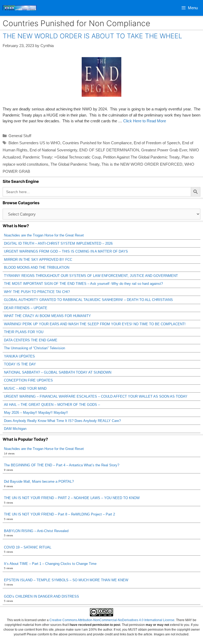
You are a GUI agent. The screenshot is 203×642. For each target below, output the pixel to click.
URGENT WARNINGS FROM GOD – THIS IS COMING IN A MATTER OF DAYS (66, 251)
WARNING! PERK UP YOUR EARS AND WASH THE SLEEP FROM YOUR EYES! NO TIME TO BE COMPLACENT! (95, 324)
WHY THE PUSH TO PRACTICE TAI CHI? (37, 292)
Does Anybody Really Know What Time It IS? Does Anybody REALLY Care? (62, 421)
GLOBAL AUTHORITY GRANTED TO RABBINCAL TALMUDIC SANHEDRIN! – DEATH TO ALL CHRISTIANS (88, 300)
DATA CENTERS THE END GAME (30, 340)
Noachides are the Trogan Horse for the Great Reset (44, 235)
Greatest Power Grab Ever (164, 150)
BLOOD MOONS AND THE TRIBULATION (36, 267)
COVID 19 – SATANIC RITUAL (27, 547)
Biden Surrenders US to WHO (34, 143)
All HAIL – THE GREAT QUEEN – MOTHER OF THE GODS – (52, 405)
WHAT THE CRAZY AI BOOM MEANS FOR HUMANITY (47, 316)
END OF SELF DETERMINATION (109, 150)
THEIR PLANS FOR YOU (23, 332)
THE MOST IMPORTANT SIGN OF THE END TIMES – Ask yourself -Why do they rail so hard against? (83, 284)
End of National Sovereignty (53, 150)
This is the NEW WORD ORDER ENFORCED (142, 164)
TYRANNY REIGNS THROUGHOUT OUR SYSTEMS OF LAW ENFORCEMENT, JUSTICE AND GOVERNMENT (91, 276)
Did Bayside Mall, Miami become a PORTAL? (39, 481)
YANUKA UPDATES (19, 356)
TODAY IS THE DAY (20, 364)
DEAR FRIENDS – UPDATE (25, 308)
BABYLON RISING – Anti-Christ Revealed (36, 531)
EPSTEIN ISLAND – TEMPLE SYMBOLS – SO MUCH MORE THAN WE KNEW (66, 580)
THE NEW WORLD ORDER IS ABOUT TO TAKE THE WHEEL (92, 36)
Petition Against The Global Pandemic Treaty (141, 157)
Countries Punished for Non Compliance (97, 143)
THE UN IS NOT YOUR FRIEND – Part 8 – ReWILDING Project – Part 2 (59, 514)
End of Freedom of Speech (157, 143)
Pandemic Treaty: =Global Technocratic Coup (62, 157)
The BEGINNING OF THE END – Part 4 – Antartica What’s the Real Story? (61, 465)
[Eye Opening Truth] (19, 8)
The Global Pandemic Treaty (74, 164)
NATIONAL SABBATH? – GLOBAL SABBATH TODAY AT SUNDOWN (57, 372)
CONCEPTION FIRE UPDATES (28, 380)
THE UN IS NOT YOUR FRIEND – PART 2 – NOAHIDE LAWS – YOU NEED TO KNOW (72, 498)
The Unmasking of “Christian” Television (34, 348)
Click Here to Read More (144, 121)
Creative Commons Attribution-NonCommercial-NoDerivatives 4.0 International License (111, 620)
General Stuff (19, 135)
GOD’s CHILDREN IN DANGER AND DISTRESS (41, 596)
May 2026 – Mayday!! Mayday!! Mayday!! (36, 413)
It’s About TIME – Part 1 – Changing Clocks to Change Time (50, 564)
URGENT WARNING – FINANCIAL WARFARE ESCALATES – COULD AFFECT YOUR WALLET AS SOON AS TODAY (95, 396)
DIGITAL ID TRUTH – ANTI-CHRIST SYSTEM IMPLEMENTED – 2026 (58, 243)
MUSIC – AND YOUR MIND (25, 388)
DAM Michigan (15, 429)
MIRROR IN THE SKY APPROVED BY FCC (38, 260)
